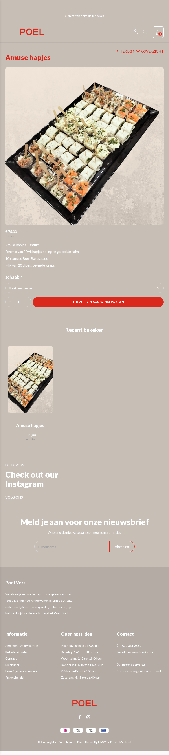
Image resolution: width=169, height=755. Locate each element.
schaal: (13, 277)
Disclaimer (12, 665)
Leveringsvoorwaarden (21, 671)
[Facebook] (80, 717)
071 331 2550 (131, 645)
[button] (9, 31)
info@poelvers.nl (134, 664)
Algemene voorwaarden (21, 645)
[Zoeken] (145, 31)
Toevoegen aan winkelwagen (98, 302)
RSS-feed (125, 742)
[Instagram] (88, 717)
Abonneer (122, 546)
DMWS (102, 742)
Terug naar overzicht (142, 51)
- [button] (9, 302)
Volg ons (14, 497)
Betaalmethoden (16, 652)
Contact (11, 658)
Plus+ (113, 742)
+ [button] (26, 302)
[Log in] (136, 31)
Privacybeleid (14, 677)
